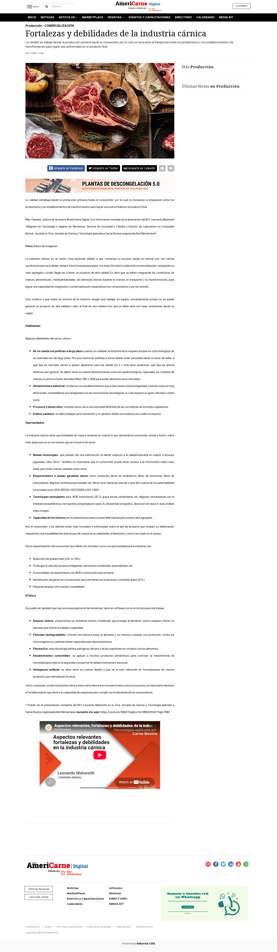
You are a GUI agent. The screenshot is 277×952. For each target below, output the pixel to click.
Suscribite (241, 6)
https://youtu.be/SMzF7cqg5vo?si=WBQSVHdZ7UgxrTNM (135, 712)
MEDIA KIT (226, 17)
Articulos (67, 17)
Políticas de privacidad (99, 926)
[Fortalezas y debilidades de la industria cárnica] (99, 111)
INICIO (32, 17)
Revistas (115, 17)
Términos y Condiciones (69, 926)
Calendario (205, 17)
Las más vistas (38, 897)
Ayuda (47, 926)
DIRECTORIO (183, 17)
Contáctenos (32, 926)
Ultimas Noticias (38, 889)
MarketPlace (92, 17)
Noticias (47, 17)
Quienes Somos (144, 926)
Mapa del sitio (123, 926)
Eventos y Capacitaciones (149, 17)
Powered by (138, 943)
